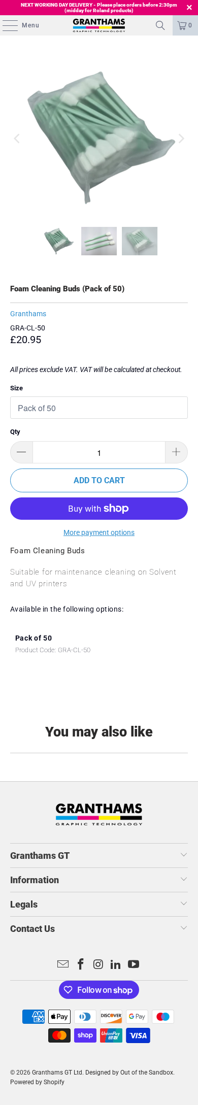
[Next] (180, 139)
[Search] (160, 25)
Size (16, 388)
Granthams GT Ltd (57, 1072)
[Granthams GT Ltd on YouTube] (134, 965)
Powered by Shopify (37, 1082)
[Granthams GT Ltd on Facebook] (80, 965)
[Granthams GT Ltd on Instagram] (98, 965)
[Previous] (18, 139)
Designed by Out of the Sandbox (129, 1072)
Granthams (28, 314)
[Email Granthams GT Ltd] (63, 965)
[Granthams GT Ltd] (99, 25)
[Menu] (5, 25)
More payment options (99, 532)
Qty (15, 432)
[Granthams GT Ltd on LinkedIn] (116, 965)
